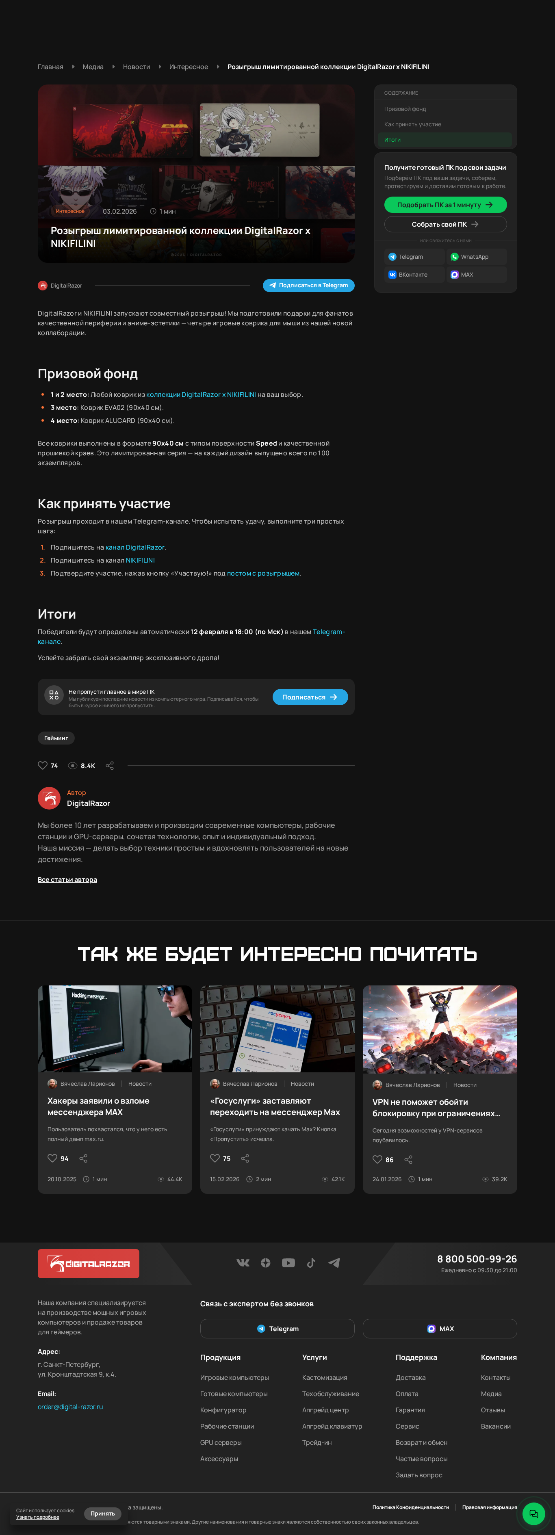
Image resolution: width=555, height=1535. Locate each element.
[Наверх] (533, 1486)
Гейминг (56, 738)
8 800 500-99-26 (477, 1258)
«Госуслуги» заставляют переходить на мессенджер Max (275, 1106)
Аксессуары (219, 1458)
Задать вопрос (419, 1474)
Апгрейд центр (325, 1409)
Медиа (491, 1393)
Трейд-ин (317, 1442)
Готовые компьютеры (234, 1393)
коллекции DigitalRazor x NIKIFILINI (201, 394)
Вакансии (496, 1426)
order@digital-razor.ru (70, 1406)
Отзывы (493, 1409)
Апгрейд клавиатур (332, 1426)
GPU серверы (221, 1442)
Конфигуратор (223, 1409)
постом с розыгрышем (263, 573)
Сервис (407, 1426)
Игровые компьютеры (234, 1377)
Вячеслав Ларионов (88, 1083)
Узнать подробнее (37, 1516)
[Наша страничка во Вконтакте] (242, 1265)
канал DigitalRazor (135, 547)
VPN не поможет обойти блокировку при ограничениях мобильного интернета (434, 1107)
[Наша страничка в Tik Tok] (311, 1265)
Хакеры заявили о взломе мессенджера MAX (99, 1106)
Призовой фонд (405, 109)
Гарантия (410, 1409)
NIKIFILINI (140, 560)
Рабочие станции (227, 1426)
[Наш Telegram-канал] (333, 1265)
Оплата (407, 1393)
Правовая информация (489, 1507)
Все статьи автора (67, 879)
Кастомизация (324, 1377)
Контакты (496, 1377)
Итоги (392, 139)
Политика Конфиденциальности (411, 1507)
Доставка (411, 1377)
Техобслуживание (330, 1393)
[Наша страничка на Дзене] (265, 1265)
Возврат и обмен (422, 1442)
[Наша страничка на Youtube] (288, 1265)
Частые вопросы (422, 1458)
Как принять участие (412, 124)
